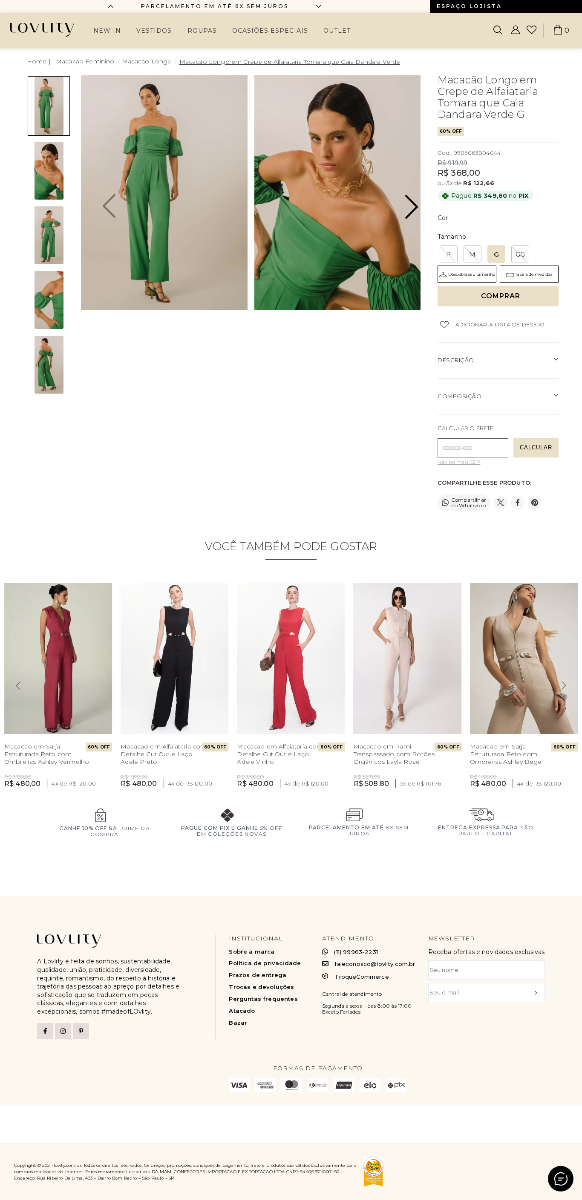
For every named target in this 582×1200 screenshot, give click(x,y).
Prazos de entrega (257, 975)
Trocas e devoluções (261, 987)
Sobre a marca (251, 952)
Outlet (337, 30)
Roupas (202, 30)
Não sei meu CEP (459, 462)
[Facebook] (45, 1031)
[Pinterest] (81, 1031)
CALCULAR (536, 447)
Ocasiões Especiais (270, 30)
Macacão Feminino (85, 61)
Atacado (242, 1011)
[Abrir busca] (497, 30)
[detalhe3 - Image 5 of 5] (49, 364)
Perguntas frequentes (263, 999)
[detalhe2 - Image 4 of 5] (49, 300)
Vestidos (154, 30)
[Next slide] (564, 685)
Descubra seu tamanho (471, 274)
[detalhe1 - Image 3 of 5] (49, 235)
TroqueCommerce (361, 976)
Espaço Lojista (469, 6)
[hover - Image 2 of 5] (49, 170)
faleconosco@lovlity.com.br (374, 964)
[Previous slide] (111, 6)
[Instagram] (63, 1031)
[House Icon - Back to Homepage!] (39, 61)
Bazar (238, 1023)
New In (107, 30)
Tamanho (452, 236)
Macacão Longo (147, 61)
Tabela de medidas (533, 274)
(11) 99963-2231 (355, 952)
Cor (443, 217)
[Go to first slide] (318, 6)
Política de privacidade (265, 963)
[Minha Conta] (515, 31)
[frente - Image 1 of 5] (49, 106)
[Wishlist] (531, 31)
